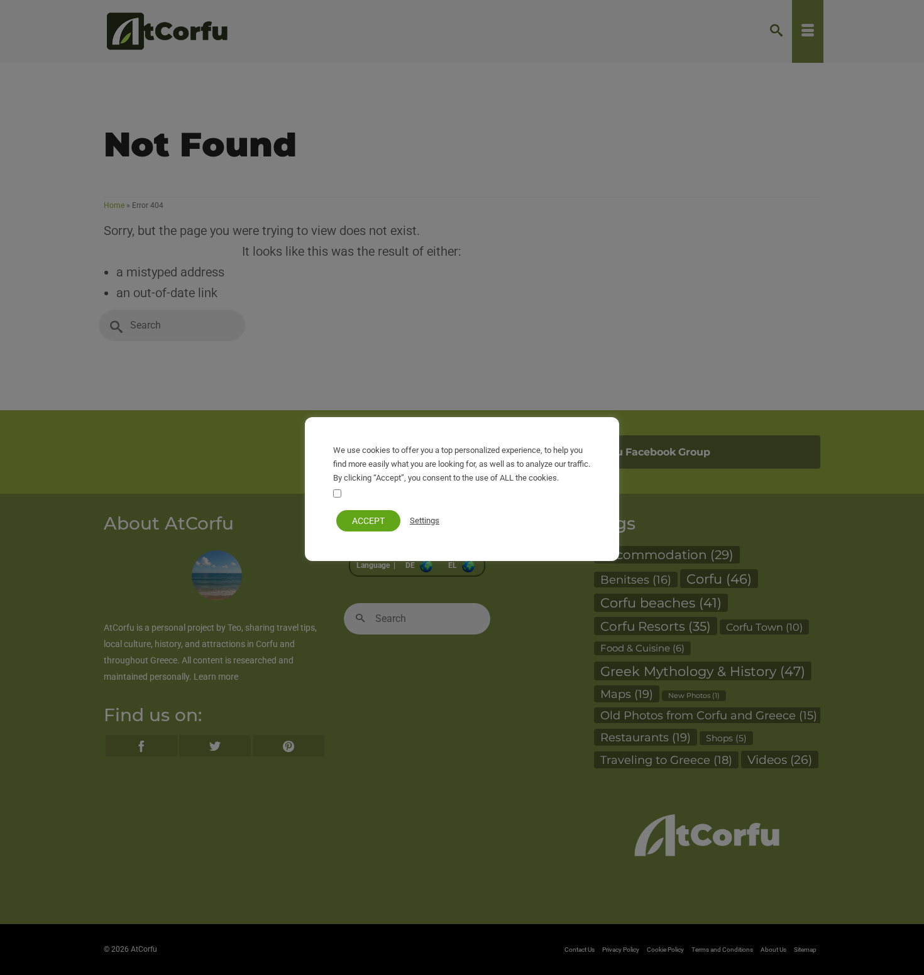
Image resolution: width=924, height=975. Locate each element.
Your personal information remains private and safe (439, 494)
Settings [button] (424, 520)
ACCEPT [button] (368, 521)
